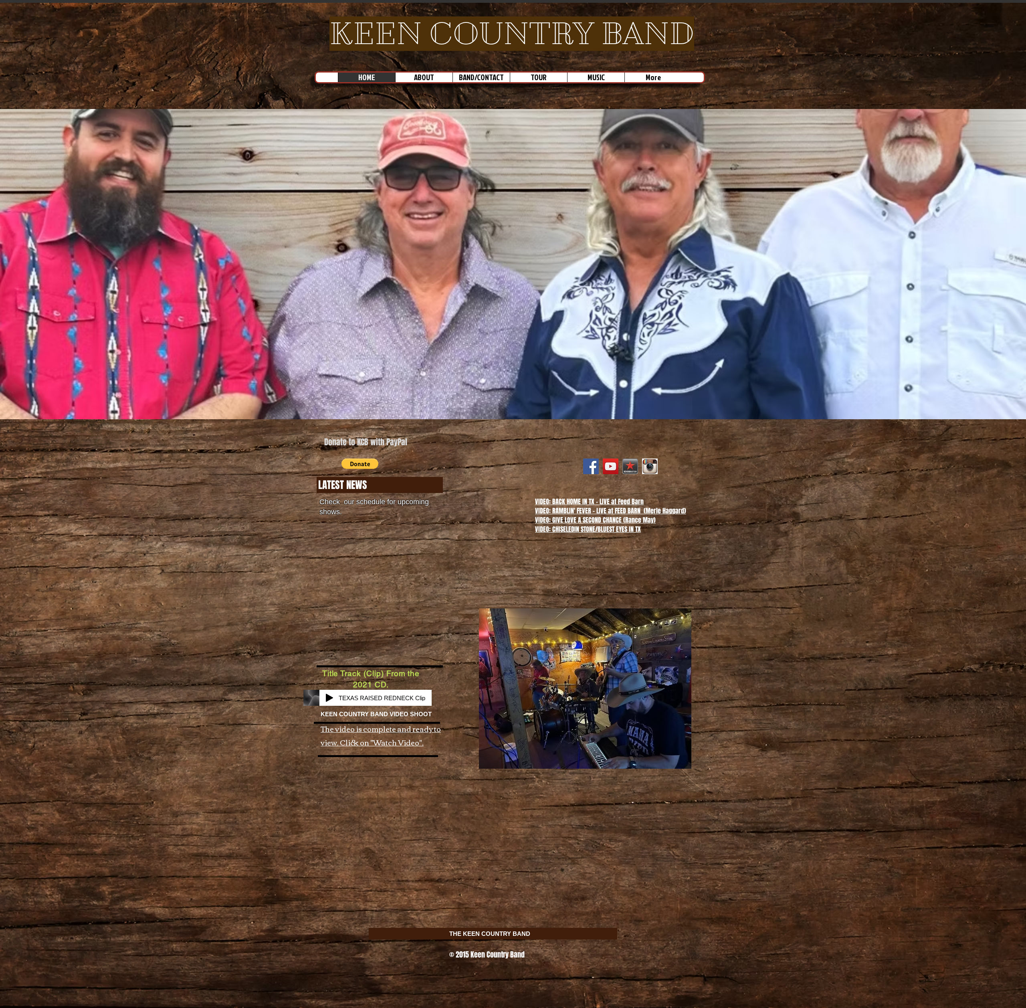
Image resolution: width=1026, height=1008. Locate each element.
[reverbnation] (630, 466)
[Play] (329, 698)
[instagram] (650, 466)
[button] (359, 464)
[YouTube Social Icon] (610, 466)
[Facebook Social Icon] (591, 466)
